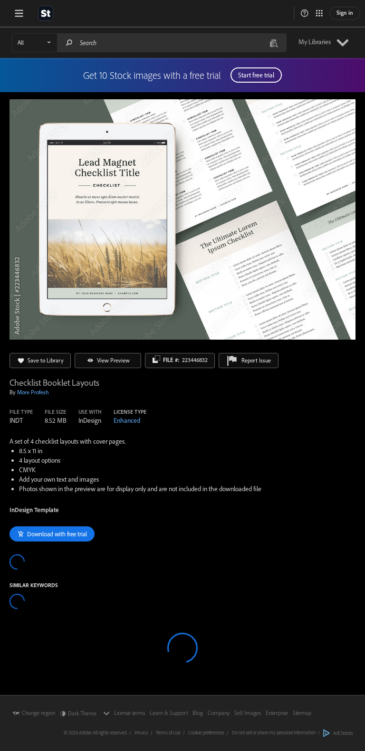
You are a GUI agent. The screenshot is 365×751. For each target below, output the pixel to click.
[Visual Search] (274, 42)
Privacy (141, 732)
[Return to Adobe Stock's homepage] (45, 13)
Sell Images (247, 712)
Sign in (344, 12)
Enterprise (277, 712)
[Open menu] (19, 13)
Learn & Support (169, 712)
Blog (197, 712)
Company (219, 712)
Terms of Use (168, 732)
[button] (304, 13)
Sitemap (302, 712)
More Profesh (33, 392)
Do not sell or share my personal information (274, 732)
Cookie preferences (206, 732)
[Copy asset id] (156, 359)
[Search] (69, 42)
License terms (129, 712)
